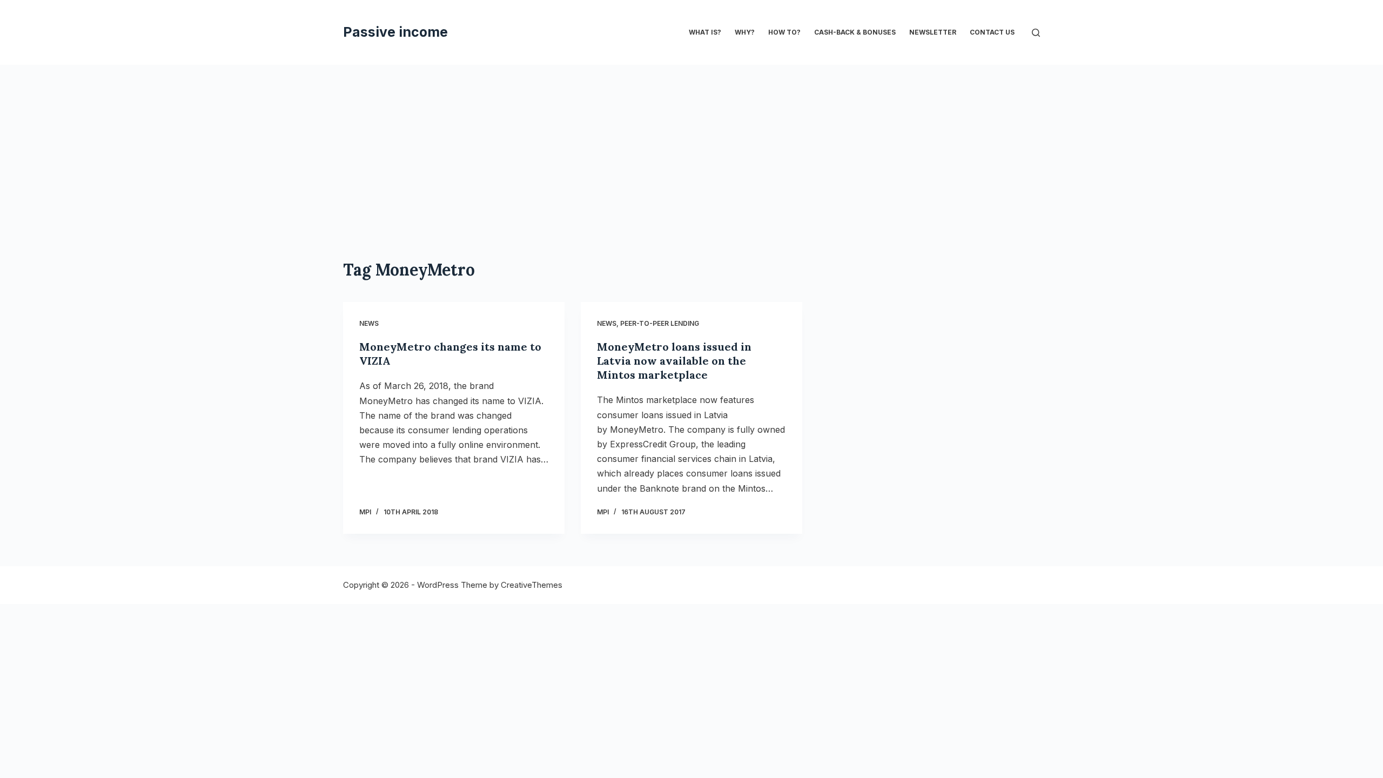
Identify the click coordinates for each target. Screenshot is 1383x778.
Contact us (992, 32)
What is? (705, 32)
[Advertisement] (691, 146)
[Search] (1036, 33)
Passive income (395, 32)
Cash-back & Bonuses (855, 32)
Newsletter (932, 32)
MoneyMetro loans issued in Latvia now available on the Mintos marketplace (674, 360)
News (369, 323)
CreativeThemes (531, 585)
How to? (784, 32)
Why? (745, 32)
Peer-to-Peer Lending (659, 323)
